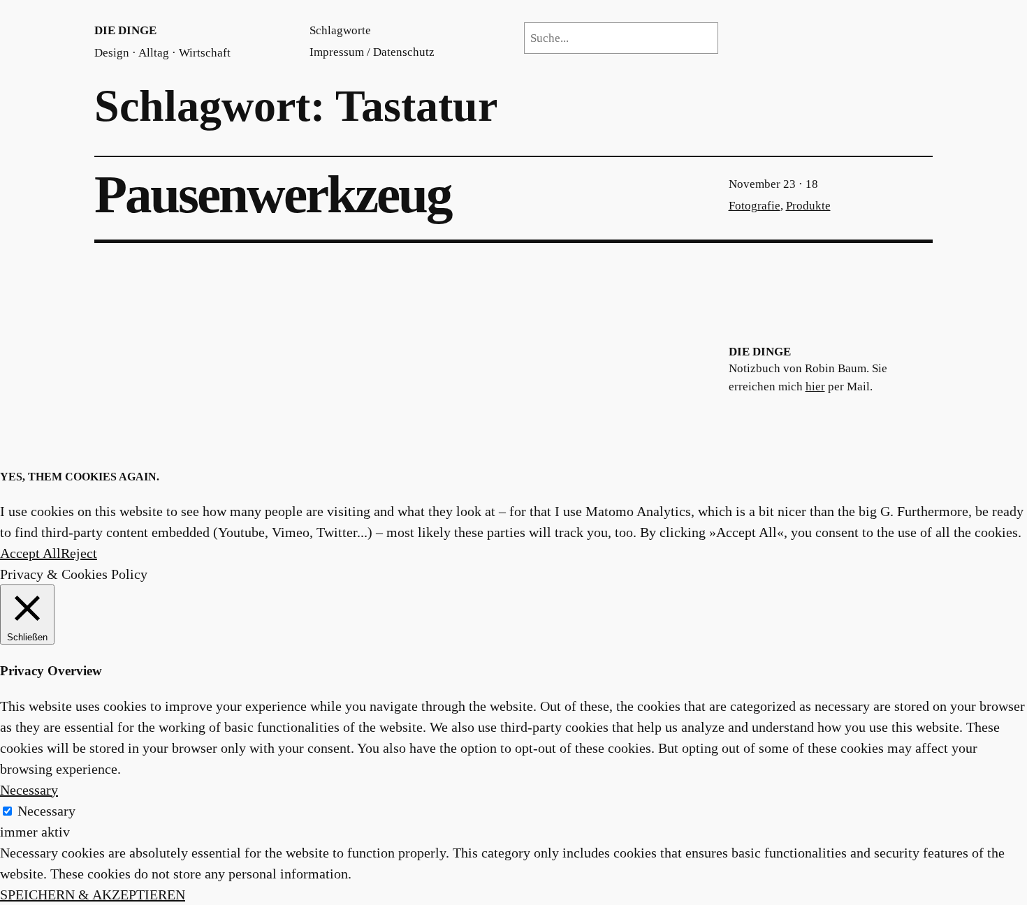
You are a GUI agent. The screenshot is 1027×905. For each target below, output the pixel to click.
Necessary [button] (29, 789)
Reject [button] (79, 553)
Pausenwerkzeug (272, 195)
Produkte (808, 205)
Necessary (46, 810)
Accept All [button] (30, 553)
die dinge (125, 30)
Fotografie (754, 205)
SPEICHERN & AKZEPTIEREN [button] (92, 894)
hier (815, 386)
